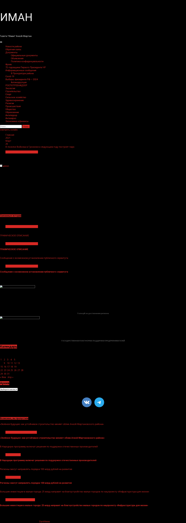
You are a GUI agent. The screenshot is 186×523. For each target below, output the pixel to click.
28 (22, 370)
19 (15, 366)
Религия (9, 103)
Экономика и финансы (17, 121)
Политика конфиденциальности (27, 61)
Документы (11, 52)
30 (5, 373)
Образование (12, 112)
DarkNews (44, 521)
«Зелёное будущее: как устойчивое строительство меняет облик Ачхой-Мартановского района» (52, 424)
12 (15, 363)
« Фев (3, 377)
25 (11, 370)
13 (18, 363)
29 (1, 373)
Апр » (10, 377)
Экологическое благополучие (21, 432)
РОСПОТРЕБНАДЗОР (16, 85)
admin (6, 165)
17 (8, 366)
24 (8, 370)
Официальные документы (24, 55)
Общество (10, 109)
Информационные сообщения (20, 70)
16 (5, 366)
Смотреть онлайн (9, 129)
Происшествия (13, 106)
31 (8, 373)
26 (15, 370)
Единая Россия (13, 454)
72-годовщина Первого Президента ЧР (25, 67)
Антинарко (10, 118)
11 (11, 363)
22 (1, 370)
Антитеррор (11, 115)
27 (18, 370)
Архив (8, 64)
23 (5, 370)
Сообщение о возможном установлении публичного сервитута (34, 257)
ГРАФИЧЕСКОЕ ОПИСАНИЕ (14, 235)
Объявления (17, 58)
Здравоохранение (14, 100)
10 (8, 363)
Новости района (13, 46)
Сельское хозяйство (15, 97)
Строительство (13, 91)
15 (1, 366)
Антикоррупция (19, 82)
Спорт (8, 94)
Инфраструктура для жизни (20, 499)
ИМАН (16, 17)
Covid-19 (9, 76)
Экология (10, 88)
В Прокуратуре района (22, 73)
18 (11, 366)
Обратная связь (13, 49)
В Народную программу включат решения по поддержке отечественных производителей (49, 446)
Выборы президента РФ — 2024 (21, 79)
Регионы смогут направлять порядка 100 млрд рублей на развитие (36, 469)
